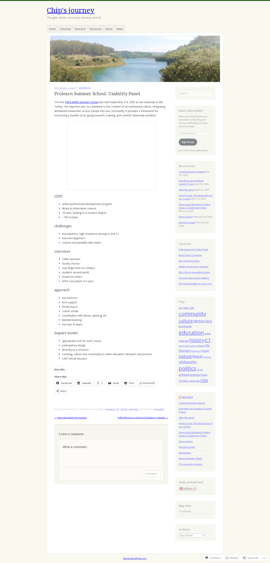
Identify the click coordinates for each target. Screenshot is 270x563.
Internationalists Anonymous (70, 417)
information (190, 345)
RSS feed (187, 397)
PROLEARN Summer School (81, 102)
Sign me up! (188, 142)
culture (186, 321)
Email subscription (191, 110)
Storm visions (186, 216)
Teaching (65, 28)
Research (80, 28)
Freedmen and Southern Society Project (191, 182)
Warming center (187, 222)
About (108, 28)
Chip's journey (70, 10)
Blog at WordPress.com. (135, 558)
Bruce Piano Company (190, 255)
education (110, 409)
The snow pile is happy (190, 464)
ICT (117, 409)
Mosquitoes (185, 452)
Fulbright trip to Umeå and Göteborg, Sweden (143, 417)
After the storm (187, 189)
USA (204, 380)
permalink (159, 409)
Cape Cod (188, 308)
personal (207, 357)
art (180, 308)
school (184, 374)
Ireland (201, 345)
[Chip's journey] (135, 59)
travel (204, 375)
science (195, 375)
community (192, 313)
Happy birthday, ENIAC (190, 458)
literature (196, 351)
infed (181, 346)
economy (185, 326)
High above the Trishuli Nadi (193, 249)
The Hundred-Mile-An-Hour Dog (195, 283)
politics (187, 368)
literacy (185, 350)
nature (185, 356)
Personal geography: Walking (194, 278)
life (208, 346)
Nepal (197, 356)
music (205, 351)
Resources (96, 28)
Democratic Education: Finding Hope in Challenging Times (194, 206)
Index (119, 28)
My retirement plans (189, 260)
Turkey (123, 409)
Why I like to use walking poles (194, 272)
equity (207, 333)
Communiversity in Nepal (192, 171)
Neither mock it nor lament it (193, 266)
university (133, 409)
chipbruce (85, 87)
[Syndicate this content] (180, 397)
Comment (151, 473)
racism (200, 369)
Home (52, 28)
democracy (202, 321)
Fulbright (184, 341)
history (197, 340)
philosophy (188, 362)
